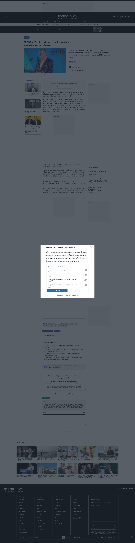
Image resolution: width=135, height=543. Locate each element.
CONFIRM (57, 290)
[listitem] (67, 267)
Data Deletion (60, 295)
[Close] (91, 247)
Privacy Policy (75, 295)
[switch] (85, 270)
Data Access (67, 295)
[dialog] (67, 271)
